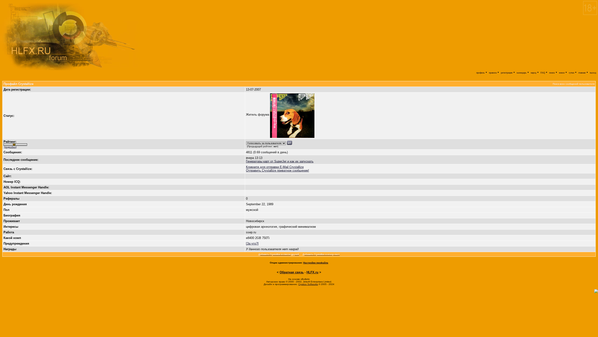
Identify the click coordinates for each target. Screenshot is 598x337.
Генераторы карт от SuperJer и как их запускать (279, 161)
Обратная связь (292, 272)
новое (562, 72)
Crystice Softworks (308, 284)
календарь (522, 72)
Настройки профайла (315, 262)
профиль (480, 72)
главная (582, 72)
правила (493, 72)
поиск (552, 72)
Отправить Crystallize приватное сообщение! (277, 170)
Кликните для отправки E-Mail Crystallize (275, 167)
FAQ (543, 72)
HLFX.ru (312, 272)
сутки (571, 72)
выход (593, 72)
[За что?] (252, 243)
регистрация (507, 72)
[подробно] (10, 147)
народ (533, 72)
